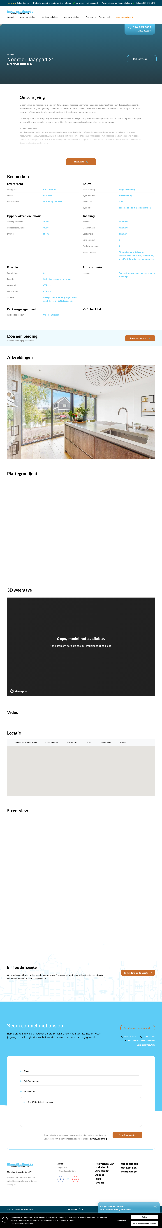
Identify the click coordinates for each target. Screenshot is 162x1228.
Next (154, 412)
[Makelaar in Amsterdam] (20, 12)
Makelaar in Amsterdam (25, 1209)
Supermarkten (51, 742)
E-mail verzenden (127, 1135)
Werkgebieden (129, 1163)
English (99, 1182)
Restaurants (106, 742)
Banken (89, 742)
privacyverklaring (98, 1138)
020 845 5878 (142, 29)
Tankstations (71, 742)
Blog (98, 1178)
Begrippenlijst (129, 1171)
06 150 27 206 (149, 1037)
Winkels (122, 742)
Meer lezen (79, 161)
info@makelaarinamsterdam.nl (141, 1041)
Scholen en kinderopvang (26, 742)
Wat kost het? (129, 1167)
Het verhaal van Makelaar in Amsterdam (104, 1167)
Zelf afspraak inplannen (135, 1028)
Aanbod (99, 1174)
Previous (8, 412)
